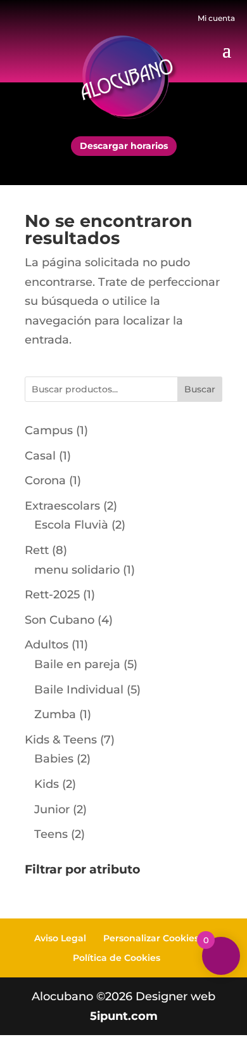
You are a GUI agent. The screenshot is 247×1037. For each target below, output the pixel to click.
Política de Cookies (116, 957)
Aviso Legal (60, 938)
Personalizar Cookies (151, 938)
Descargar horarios (124, 145)
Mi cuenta (216, 18)
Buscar (199, 389)
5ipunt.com (124, 1016)
